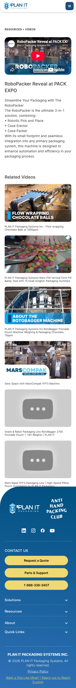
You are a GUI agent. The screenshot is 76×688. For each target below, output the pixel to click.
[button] (69, 6)
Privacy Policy (38, 671)
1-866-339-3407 (36, 585)
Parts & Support (36, 573)
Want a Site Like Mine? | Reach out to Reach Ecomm (38, 680)
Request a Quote (36, 560)
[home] (15, 6)
